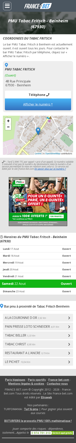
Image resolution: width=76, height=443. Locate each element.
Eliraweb (46, 397)
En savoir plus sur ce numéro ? (50, 169)
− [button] (8, 127)
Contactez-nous (57, 383)
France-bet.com (58, 379)
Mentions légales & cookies (26, 383)
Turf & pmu (31, 409)
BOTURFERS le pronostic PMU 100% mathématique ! (38, 420)
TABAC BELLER (20, 335)
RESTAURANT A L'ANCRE (27, 353)
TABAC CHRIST (20, 344)
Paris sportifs (37, 379)
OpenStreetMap (52, 153)
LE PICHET (17, 362)
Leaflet (38, 153)
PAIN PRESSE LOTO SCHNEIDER (32, 326)
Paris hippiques (15, 379)
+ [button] (8, 120)
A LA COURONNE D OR (25, 318)
